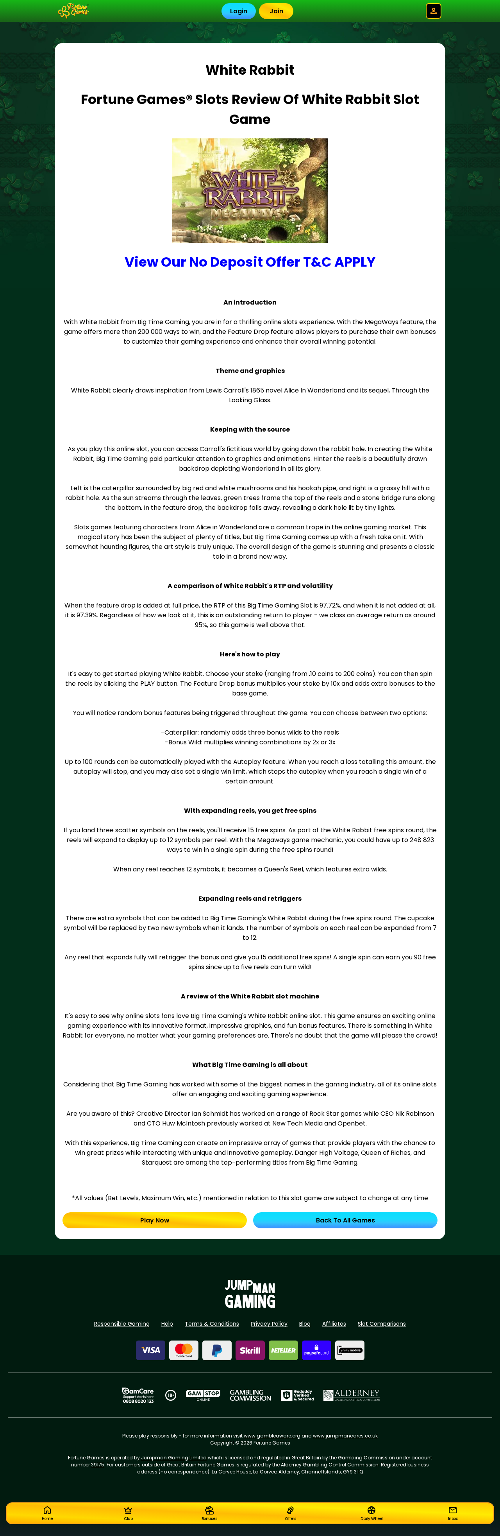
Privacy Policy (269, 1324)
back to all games (345, 1220)
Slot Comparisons (382, 1324)
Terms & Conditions (212, 1324)
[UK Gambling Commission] (250, 1395)
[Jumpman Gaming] (250, 1305)
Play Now (155, 1220)
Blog (305, 1324)
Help (167, 1324)
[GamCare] (137, 1395)
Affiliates (334, 1324)
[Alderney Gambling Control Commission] (351, 1395)
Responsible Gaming (122, 1324)
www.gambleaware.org (272, 1435)
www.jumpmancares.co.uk (345, 1435)
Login (238, 11)
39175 (97, 1464)
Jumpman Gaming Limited (174, 1457)
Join (276, 11)
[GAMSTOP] (203, 1395)
